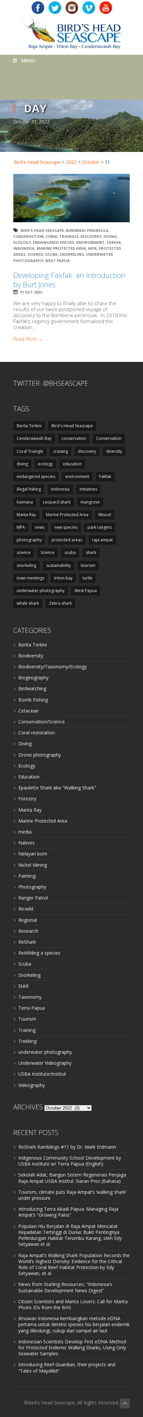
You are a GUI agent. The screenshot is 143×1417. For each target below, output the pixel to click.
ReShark (27, 942)
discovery (90, 236)
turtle (87, 578)
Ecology (26, 766)
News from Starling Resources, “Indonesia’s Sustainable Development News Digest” (65, 1287)
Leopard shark (57, 502)
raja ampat (102, 540)
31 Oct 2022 (31, 292)
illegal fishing (29, 489)
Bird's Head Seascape (37, 162)
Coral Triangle (62, 236)
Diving (25, 743)
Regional (27, 920)
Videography (31, 1085)
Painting (27, 876)
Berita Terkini (29, 426)
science (24, 552)
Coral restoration (36, 732)
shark (91, 552)
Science (35, 254)
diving (110, 236)
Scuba (24, 964)
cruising (60, 451)
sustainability (58, 565)
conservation (74, 438)
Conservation (28, 236)
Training (27, 1030)
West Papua (57, 260)
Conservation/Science (41, 721)
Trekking (27, 1041)
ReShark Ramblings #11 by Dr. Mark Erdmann (67, 1147)
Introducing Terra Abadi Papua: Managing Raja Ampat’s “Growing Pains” (68, 1212)
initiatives (88, 489)
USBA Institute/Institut (42, 1074)
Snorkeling (29, 975)
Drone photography (39, 755)
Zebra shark (60, 603)
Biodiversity (30, 655)
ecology (22, 242)
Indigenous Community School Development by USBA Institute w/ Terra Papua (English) (69, 1161)
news (40, 527)
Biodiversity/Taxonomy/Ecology (52, 666)
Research (28, 931)
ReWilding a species (39, 953)
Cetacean (28, 711)
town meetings (30, 578)
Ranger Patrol (33, 898)
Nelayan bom (32, 853)
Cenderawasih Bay (34, 438)
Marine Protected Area (61, 248)
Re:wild (25, 909)
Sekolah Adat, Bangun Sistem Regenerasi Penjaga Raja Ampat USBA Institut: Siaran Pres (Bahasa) (72, 1178)
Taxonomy (30, 997)
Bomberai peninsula (87, 230)
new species (66, 527)
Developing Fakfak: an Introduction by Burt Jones (69, 280)
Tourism (27, 1019)
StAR (23, 986)
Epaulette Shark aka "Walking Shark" (57, 787)
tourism (88, 565)
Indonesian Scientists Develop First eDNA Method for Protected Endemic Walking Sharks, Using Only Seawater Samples (72, 1347)
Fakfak (114, 242)
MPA (92, 248)
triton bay (63, 578)
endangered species (53, 242)
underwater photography (41, 590)
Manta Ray (26, 514)
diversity (114, 451)
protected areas (67, 540)
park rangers (99, 527)
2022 (71, 162)
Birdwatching (32, 688)
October (90, 162)
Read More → (28, 339)
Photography (32, 887)
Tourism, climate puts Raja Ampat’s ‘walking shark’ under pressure (72, 1195)
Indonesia (24, 248)
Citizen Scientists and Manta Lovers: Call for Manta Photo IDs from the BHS (73, 1304)
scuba (51, 254)
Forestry (27, 798)
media (25, 832)
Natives (26, 843)
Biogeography (33, 677)
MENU (28, 60)
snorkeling (72, 254)
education (72, 464)
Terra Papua (31, 1008)
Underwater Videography (45, 1063)
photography (29, 540)
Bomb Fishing (33, 700)
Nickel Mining (32, 865)
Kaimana (25, 502)
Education (29, 777)
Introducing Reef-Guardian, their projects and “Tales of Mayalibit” (66, 1367)
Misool (104, 514)
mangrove (90, 502)
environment (90, 242)
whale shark (28, 603)
